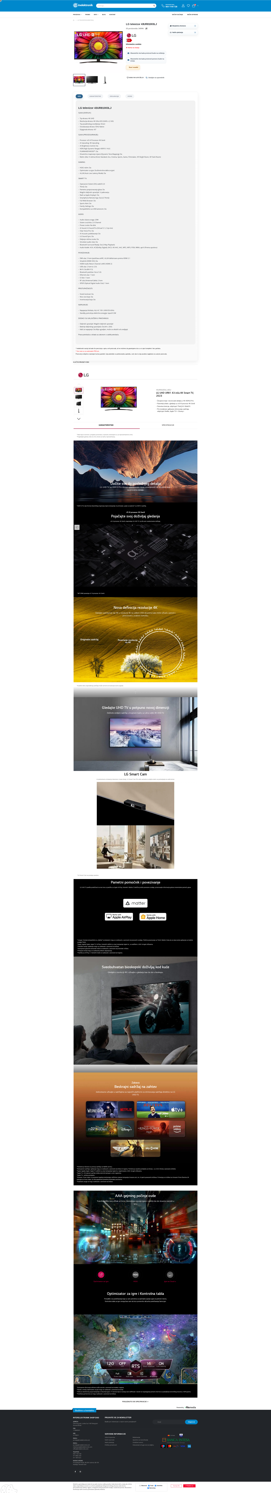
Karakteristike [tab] (95, 96)
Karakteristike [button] (106, 425)
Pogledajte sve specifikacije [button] (134, 1402)
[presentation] (76, 48)
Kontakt (112, 14)
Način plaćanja (177, 14)
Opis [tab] (79, 96)
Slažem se (190, 1486)
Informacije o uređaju (133, 44)
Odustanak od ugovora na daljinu (143, 1445)
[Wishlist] (188, 6)
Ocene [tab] (130, 96)
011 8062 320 (77, 1456)
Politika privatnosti (111, 1445)
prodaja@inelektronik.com (81, 1440)
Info (95, 14)
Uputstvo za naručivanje (140, 1440)
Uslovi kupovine (110, 1437)
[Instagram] (80, 1471)
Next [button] (78, 419)
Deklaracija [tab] (114, 96)
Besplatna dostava (179, 26)
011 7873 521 (77, 1458)
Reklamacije (136, 1437)
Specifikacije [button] (168, 425)
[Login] (183, 6)
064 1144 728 (171, 6)
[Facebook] (75, 1471)
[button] (193, 6)
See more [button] (135, 692)
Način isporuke (192, 14)
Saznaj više (176, 1486)
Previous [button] (79, 385)
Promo (87, 14)
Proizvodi (76, 14)
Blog (104, 14)
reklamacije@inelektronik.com (82, 1447)
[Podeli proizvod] (146, 28)
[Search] (154, 6)
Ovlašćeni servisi (138, 1442)
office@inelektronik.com (80, 1449)
